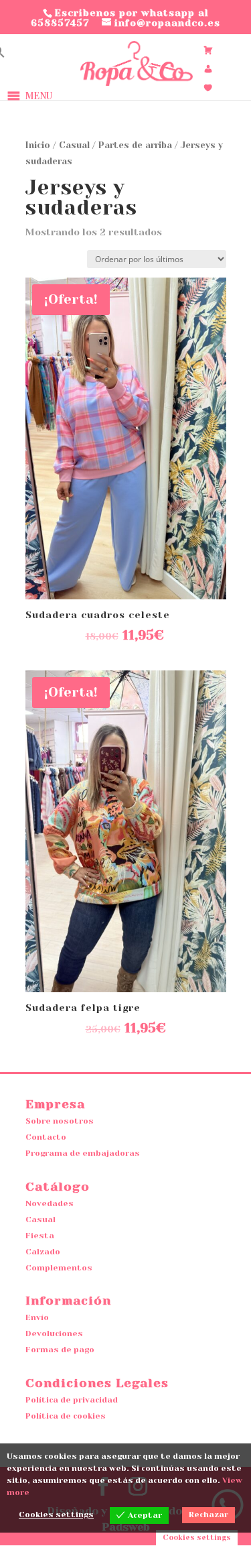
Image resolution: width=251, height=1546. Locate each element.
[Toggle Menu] (101, 95)
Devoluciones (54, 1333)
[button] (38, 95)
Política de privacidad (71, 1400)
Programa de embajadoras (82, 1153)
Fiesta (39, 1235)
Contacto (45, 1137)
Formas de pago (59, 1349)
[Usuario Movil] (208, 69)
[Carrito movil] (208, 50)
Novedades (49, 1203)
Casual (74, 145)
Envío (37, 1317)
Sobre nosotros (59, 1121)
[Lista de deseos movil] (208, 87)
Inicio (37, 145)
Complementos (58, 1267)
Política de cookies (65, 1416)
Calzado (42, 1251)
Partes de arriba (135, 145)
